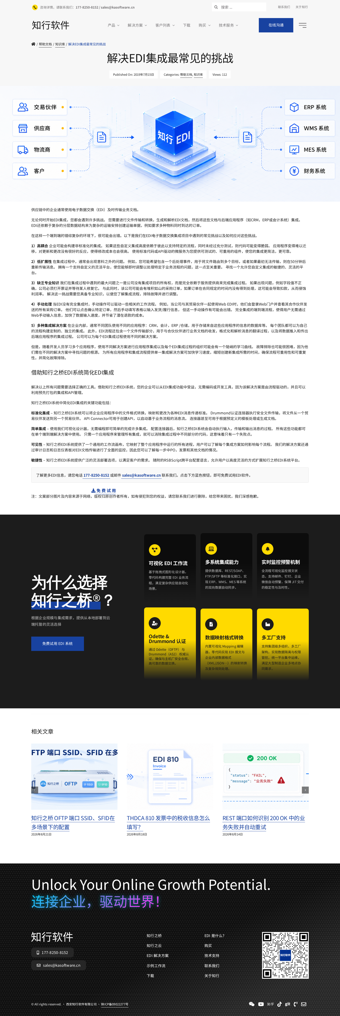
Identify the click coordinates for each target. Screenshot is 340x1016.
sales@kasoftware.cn (141, 475)
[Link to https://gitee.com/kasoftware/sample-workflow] (287, 1004)
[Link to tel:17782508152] (296, 1004)
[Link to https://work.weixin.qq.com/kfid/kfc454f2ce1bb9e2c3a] (252, 1004)
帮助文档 (186, 74)
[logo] (50, 22)
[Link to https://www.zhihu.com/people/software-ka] (270, 1004)
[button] (34, 790)
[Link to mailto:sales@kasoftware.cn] (303, 1004)
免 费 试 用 (106, 490)
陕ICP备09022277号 (114, 204)
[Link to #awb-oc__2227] (302, 25)
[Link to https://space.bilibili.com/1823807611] (261, 1004)
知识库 (198, 74)
